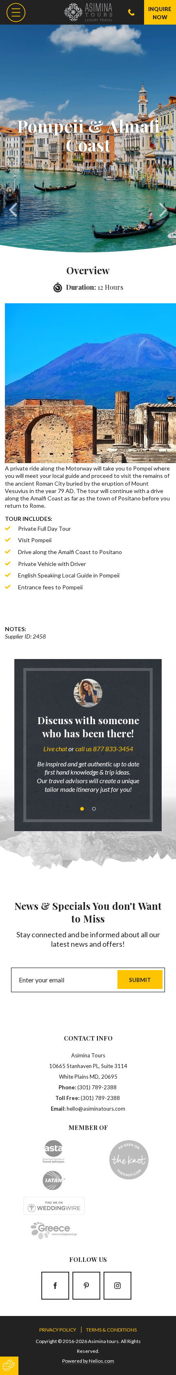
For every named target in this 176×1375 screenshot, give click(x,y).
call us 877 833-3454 (104, 748)
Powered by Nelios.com (88, 1361)
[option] (88, 739)
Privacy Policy (57, 1330)
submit (140, 980)
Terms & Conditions (111, 1330)
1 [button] (82, 809)
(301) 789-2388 (97, 1087)
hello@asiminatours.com (96, 1108)
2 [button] (94, 809)
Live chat (55, 748)
